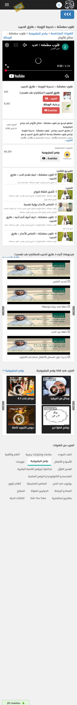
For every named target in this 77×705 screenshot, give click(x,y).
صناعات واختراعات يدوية (39, 454)
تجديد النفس (60, 281)
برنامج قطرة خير (56, 418)
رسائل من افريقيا (56, 389)
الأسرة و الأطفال (63, 462)
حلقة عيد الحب (59, 332)
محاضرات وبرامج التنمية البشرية (34, 469)
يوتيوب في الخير (62, 484)
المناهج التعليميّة (37, 484)
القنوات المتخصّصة (62, 33)
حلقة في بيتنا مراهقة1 (54, 307)
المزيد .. (52, 98)
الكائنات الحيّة (17, 498)
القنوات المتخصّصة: (63, 148)
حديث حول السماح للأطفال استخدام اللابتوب (43, 357)
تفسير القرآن (65, 469)
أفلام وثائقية (12, 454)
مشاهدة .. (51, 158)
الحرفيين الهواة (39, 491)
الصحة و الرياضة (63, 491)
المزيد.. (68, 140)
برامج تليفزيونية (38, 33)
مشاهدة (52, 110)
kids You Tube (38, 498)
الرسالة (7, 37)
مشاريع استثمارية (62, 498)
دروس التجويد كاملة (21, 418)
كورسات (20, 462)
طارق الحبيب (52, 93)
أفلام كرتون (14, 484)
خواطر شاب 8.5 (21, 389)
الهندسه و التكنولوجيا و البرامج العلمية (50, 476)
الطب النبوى (65, 454)
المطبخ (21, 491)
